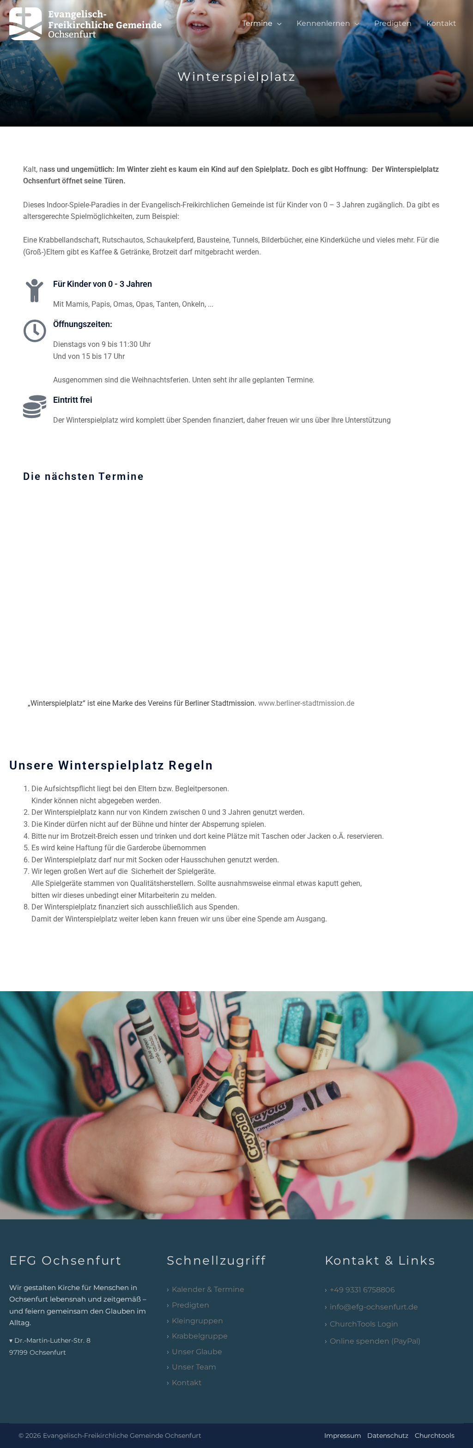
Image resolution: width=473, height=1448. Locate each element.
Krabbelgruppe (200, 1336)
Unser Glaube (197, 1351)
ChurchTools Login (364, 1324)
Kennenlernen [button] (323, 23)
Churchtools (435, 1435)
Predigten (393, 23)
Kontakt (441, 23)
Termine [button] (257, 23)
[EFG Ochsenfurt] (94, 22)
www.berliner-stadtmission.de (306, 703)
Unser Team (194, 1367)
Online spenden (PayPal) (375, 1341)
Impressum (342, 1435)
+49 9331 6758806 (362, 1289)
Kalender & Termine (208, 1289)
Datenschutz (387, 1435)
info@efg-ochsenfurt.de (374, 1307)
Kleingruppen (197, 1320)
